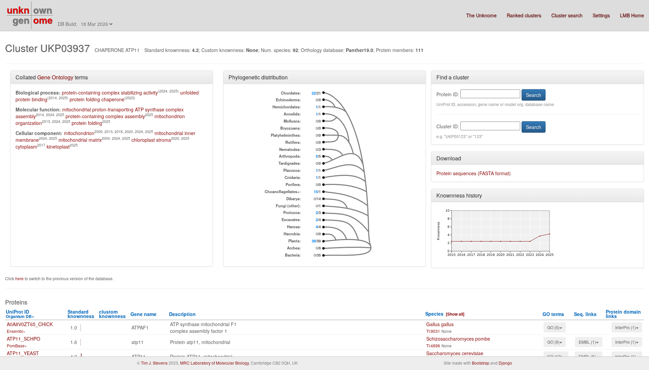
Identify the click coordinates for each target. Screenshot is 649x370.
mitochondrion (79, 133)
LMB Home (632, 15)
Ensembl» (16, 331)
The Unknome (481, 15)
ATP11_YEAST (23, 353)
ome (43, 20)
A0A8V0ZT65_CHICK (30, 324)
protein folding (87, 123)
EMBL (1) (587, 342)
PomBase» (17, 345)
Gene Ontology (55, 77)
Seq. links (585, 314)
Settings (601, 15)
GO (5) (553, 327)
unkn (18, 10)
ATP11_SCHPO (23, 338)
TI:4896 (433, 345)
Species (434, 313)
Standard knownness (81, 313)
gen (21, 20)
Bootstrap (480, 363)
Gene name (143, 314)
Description (182, 314)
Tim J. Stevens (154, 363)
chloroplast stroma (151, 139)
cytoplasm (26, 146)
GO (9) (553, 342)
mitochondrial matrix (80, 139)
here (20, 278)
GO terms (553, 314)
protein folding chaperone (97, 99)
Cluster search (566, 15)
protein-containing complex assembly (105, 116)
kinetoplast (58, 146)
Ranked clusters (524, 15)
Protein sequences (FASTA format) (473, 173)
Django (505, 363)
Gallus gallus (440, 324)
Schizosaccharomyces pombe (458, 338)
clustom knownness (112, 313)
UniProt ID (20, 313)
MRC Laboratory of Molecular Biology (214, 363)
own (42, 10)
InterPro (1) (625, 327)
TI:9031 (433, 331)
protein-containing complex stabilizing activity (110, 92)
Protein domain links (623, 313)
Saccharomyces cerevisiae (454, 353)
